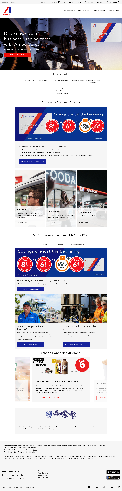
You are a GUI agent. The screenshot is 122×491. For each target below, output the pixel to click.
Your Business (43, 473)
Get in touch (14, 475)
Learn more (22, 223)
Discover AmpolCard (30, 289)
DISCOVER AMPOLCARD (17, 54)
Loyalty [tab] (61, 244)
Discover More (30, 344)
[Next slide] (96, 380)
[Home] (6, 14)
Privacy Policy (18, 487)
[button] (82, 2)
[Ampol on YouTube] (97, 487)
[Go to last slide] (25, 380)
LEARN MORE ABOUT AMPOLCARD (32, 161)
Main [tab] (45, 244)
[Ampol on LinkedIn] (112, 487)
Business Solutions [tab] (77, 244)
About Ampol (43, 477)
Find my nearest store (49, 398)
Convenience (42, 475)
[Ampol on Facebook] (89, 487)
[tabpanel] (61, 298)
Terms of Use (29, 487)
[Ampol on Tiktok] (104, 487)
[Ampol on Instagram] (119, 487)
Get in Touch (6, 487)
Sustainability (69, 2)
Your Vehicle (42, 471)
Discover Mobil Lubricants (76, 344)
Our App (44, 2)
